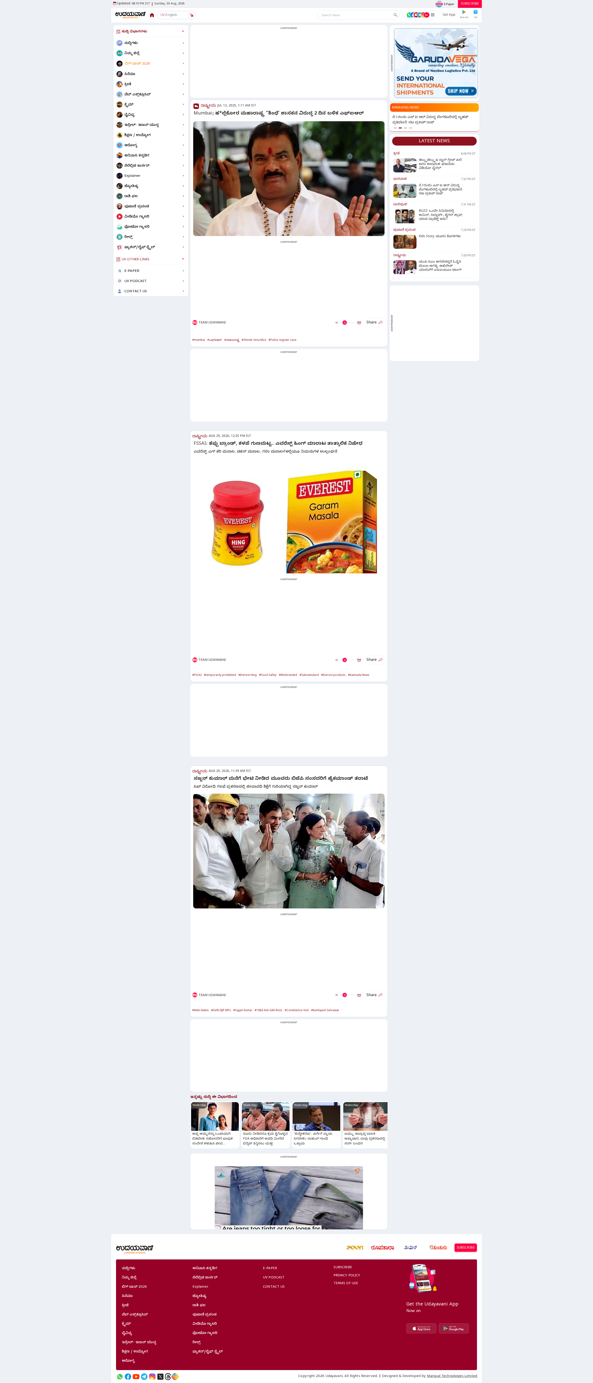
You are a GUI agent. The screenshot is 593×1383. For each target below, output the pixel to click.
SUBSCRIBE (470, 4)
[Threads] (167, 1377)
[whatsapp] (120, 1377)
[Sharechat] (174, 1377)
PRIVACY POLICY (347, 1276)
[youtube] (136, 1377)
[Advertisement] (288, 64)
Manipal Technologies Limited (452, 1376)
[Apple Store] (421, 1328)
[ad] (436, 63)
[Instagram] (152, 1377)
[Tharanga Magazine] (354, 1248)
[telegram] (144, 1377)
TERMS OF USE (346, 1283)
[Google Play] (454, 1328)
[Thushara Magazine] (410, 1248)
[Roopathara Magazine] (382, 1248)
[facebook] (128, 1377)
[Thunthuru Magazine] (438, 1248)
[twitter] (160, 1377)
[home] (130, 14)
